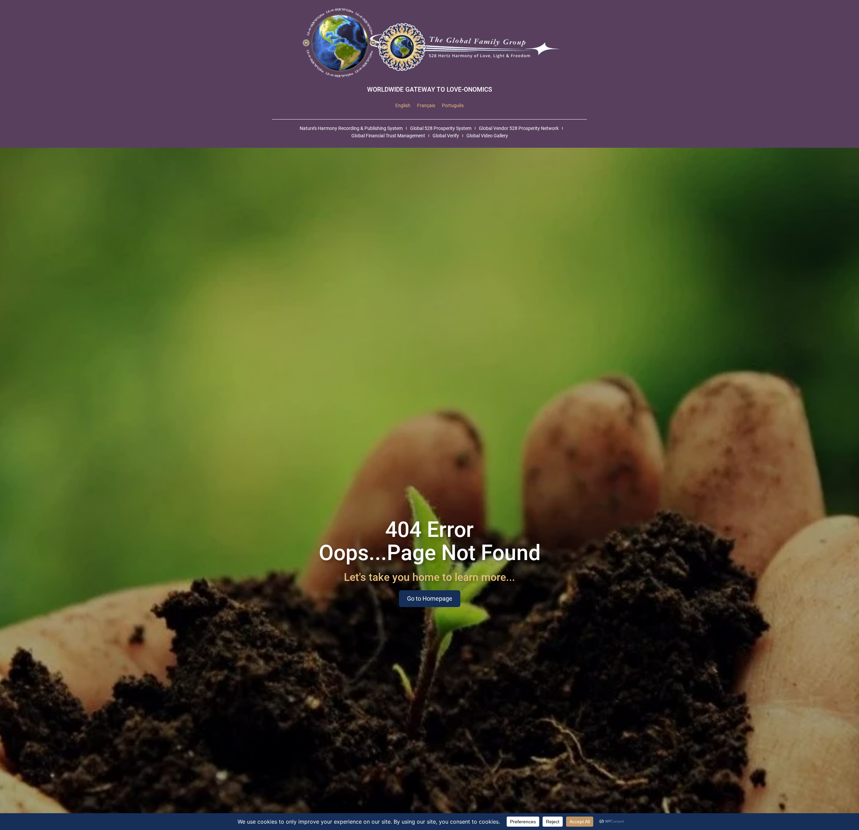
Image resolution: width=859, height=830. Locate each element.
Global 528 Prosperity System (440, 128)
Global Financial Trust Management (388, 135)
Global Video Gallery (487, 135)
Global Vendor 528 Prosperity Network (519, 128)
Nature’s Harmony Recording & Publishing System (351, 128)
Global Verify (446, 135)
